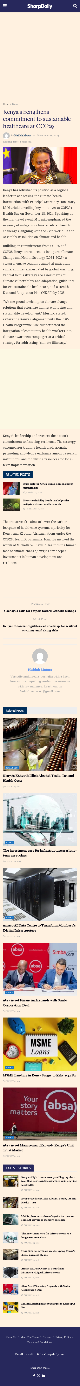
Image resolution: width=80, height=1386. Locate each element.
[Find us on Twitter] (38, 1376)
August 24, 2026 (13, 861)
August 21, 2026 (12, 936)
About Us (11, 1337)
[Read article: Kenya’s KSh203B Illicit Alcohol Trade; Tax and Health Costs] (40, 744)
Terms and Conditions (39, 1342)
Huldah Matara (22, 135)
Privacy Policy (63, 1337)
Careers (47, 1337)
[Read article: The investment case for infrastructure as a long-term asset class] (40, 819)
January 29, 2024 (33, 492)
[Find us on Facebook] (34, 1376)
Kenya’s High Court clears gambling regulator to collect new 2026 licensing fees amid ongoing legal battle (49, 1181)
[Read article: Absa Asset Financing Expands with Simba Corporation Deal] (40, 969)
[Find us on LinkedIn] (43, 1376)
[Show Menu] (5, 6)
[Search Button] (75, 6)
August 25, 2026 (12, 786)
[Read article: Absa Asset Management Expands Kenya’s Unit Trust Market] (40, 1114)
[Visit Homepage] (39, 6)
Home (6, 104)
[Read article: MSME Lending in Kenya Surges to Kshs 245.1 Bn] (40, 1044)
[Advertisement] (40, 56)
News (15, 104)
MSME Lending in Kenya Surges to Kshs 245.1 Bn (39, 1075)
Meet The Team (30, 1337)
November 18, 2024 (48, 135)
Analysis (12, 767)
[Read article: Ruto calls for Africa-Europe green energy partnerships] (11, 488)
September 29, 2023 (34, 508)
